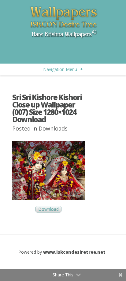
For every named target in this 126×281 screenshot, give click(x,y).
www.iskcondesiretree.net (74, 252)
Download (48, 209)
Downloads (53, 128)
